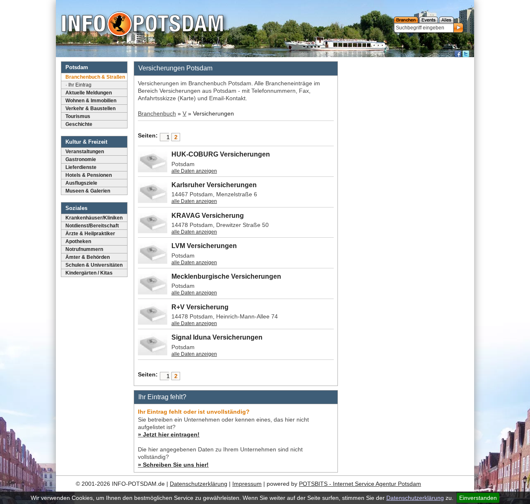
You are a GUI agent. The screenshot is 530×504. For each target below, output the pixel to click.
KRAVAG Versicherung (207, 215)
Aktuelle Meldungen (88, 93)
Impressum (247, 483)
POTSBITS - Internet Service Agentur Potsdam (360, 483)
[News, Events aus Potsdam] (142, 25)
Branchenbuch (157, 113)
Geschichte (78, 124)
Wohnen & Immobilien (90, 101)
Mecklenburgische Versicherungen (226, 276)
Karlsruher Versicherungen (214, 184)
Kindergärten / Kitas (89, 273)
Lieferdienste (80, 167)
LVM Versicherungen (204, 245)
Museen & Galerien (87, 191)
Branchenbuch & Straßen (95, 77)
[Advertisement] (407, 184)
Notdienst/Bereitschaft (92, 226)
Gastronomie (80, 159)
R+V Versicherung (200, 307)
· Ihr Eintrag (78, 85)
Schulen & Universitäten (94, 265)
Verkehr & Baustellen (90, 108)
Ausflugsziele (81, 183)
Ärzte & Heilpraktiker (90, 233)
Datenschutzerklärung (415, 497)
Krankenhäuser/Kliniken (94, 218)
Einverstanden (478, 497)
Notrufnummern (84, 249)
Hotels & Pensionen (88, 175)
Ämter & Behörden (87, 257)
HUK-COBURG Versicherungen (220, 154)
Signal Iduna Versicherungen (217, 337)
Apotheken (78, 241)
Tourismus (77, 116)
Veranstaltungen (84, 151)
